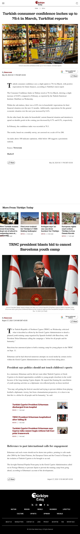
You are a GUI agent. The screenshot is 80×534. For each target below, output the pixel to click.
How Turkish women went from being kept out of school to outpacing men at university (9, 231)
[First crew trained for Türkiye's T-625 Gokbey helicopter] (30, 218)
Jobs (38, 521)
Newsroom (8, 72)
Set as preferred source (70, 71)
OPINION (47, 513)
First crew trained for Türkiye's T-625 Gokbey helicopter (29, 228)
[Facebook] (44, 505)
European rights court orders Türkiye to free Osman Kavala (69, 229)
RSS (62, 521)
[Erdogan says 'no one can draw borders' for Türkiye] (50, 218)
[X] (32, 505)
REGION (26, 509)
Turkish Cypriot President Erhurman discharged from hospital (30, 405)
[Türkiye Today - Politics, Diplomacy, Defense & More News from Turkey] (40, 3)
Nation (43, 8)
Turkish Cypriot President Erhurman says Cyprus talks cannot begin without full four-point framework (33, 431)
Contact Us (30, 521)
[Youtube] (40, 505)
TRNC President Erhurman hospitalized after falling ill (31, 418)
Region (14, 410)
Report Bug (70, 521)
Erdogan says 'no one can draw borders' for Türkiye (50, 228)
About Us (9, 521)
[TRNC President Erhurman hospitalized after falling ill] (62, 417)
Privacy (46, 521)
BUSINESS (53, 509)
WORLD (40, 509)
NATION (13, 509)
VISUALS (60, 514)
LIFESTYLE (66, 509)
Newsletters (19, 521)
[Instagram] (36, 505)
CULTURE (20, 513)
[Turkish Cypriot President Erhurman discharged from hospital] (62, 405)
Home (36, 8)
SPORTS (33, 513)
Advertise (55, 521)
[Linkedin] (48, 505)
